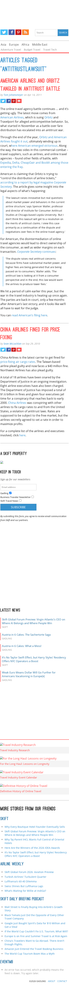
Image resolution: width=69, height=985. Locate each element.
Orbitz (48, 117)
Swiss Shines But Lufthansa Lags (24, 886)
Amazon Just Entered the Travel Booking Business (34, 949)
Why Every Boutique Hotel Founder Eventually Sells (35, 826)
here (22, 435)
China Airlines (17, 403)
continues (36, 252)
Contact (62, 981)
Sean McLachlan (12, 343)
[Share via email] (19, 101)
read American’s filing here (29, 315)
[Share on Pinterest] (13, 101)
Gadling (34, 11)
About (51, 981)
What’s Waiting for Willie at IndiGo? (25, 890)
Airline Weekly (12, 864)
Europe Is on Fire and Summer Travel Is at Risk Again (36, 936)
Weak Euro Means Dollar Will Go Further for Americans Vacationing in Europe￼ (29, 674)
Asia (3, 44)
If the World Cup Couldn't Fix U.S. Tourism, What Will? (36, 931)
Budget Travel (32, 49)
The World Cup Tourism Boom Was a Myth (30, 953)
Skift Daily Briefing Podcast (22, 899)
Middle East (39, 44)
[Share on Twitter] (3, 101)
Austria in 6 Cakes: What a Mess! (21, 646)
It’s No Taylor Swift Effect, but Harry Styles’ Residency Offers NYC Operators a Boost (34, 659)
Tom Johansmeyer (13, 94)
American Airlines (12, 117)
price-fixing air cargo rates (17, 362)
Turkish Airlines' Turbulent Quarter (25, 876)
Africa (25, 44)
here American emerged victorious (34, 146)
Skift (4, 819)
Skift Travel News (9, 500)
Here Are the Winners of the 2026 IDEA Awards (32, 847)
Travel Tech (50, 49)
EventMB (6, 962)
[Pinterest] (18, 32)
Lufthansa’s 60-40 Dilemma (21, 881)
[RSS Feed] (25, 32)
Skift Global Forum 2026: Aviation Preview (29, 872)
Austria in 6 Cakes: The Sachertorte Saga (26, 634)
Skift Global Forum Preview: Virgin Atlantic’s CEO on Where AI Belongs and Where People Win (33, 621)
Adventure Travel (11, 49)
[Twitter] (4, 32)
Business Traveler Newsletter (15, 497)
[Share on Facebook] (8, 101)
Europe (14, 44)
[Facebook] (11, 32)
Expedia (5, 163)
